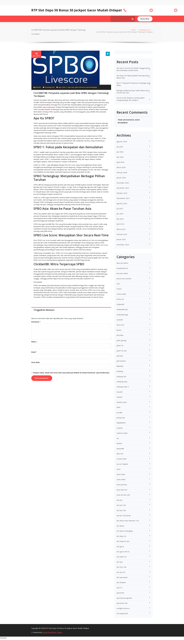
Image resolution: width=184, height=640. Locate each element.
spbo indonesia (80, 87)
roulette (120, 428)
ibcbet (119, 330)
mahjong (120, 371)
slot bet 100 (121, 505)
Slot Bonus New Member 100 (128, 521)
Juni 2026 (120, 152)
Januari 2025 (121, 239)
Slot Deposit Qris (123, 541)
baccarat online (122, 273)
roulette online (122, 433)
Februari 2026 (122, 172)
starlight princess (123, 608)
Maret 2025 (121, 229)
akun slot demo (122, 263)
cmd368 (120, 320)
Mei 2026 (120, 157)
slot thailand (121, 582)
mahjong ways (122, 381)
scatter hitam (122, 459)
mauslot (120, 392)
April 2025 (120, 224)
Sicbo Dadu (121, 474)
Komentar (36, 322)
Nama (34, 342)
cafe (118, 284)
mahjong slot (121, 376)
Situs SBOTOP (122, 490)
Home (133, 30)
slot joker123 (122, 557)
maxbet (119, 397)
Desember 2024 (123, 245)
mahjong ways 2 (123, 387)
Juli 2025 (120, 208)
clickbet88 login (122, 315)
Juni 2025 (120, 214)
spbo (60, 87)
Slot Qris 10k (121, 567)
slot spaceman (122, 577)
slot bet (120, 500)
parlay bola (121, 418)
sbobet (119, 443)
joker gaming (121, 340)
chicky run (120, 299)
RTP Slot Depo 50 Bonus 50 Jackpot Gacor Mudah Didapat (76, 10)
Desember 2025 (123, 183)
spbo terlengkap (91, 87)
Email (34, 352)
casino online (121, 294)
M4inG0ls (37, 87)
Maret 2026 (121, 167)
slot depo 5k (121, 536)
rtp (118, 438)
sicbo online (121, 479)
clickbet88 (120, 304)
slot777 (119, 588)
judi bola (120, 356)
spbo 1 (64, 87)
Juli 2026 (120, 147)
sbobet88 (120, 449)
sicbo (119, 469)
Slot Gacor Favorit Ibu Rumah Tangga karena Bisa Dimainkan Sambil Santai (133, 69)
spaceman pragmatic (124, 598)
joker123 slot (122, 351)
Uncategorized (144, 30)
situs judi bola (122, 484)
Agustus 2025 (122, 203)
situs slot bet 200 (123, 495)
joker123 (120, 345)
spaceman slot (122, 603)
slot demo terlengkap (125, 531)
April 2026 (120, 162)
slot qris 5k (121, 572)
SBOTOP (120, 454)
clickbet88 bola (122, 309)
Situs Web (35, 362)
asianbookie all (122, 268)
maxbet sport (122, 402)
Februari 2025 (122, 234)
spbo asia (71, 87)
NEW (118, 407)
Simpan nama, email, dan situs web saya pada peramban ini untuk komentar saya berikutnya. (71, 373)
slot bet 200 (121, 510)
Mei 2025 (120, 219)
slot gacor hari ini (123, 552)
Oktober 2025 (122, 193)
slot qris (120, 562)
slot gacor (120, 546)
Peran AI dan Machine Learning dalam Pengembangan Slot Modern (131, 99)
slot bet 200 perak (124, 515)
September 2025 (123, 198)
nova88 (119, 412)
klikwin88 (120, 366)
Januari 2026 (121, 178)
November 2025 (123, 188)
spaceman (120, 593)
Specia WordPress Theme (52, 632)
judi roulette (121, 361)
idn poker (120, 335)
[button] (132, 18)
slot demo (120, 526)
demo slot (120, 325)
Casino (119, 289)
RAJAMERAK (121, 423)
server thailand (122, 464)
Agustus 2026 (122, 141)
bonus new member (124, 278)
